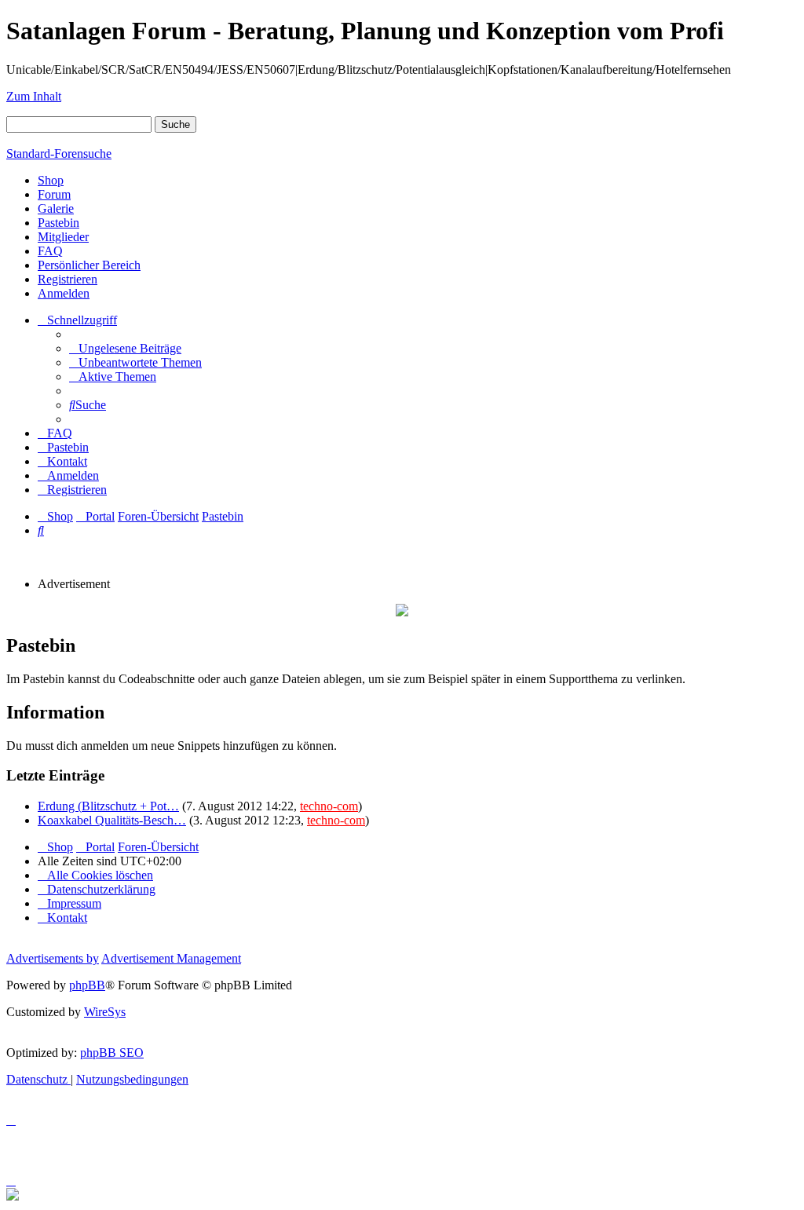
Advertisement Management (171, 958)
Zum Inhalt (33, 96)
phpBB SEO (112, 1052)
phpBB (87, 985)
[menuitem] (125, 348)
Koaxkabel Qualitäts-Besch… (112, 820)
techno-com (329, 806)
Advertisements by (52, 958)
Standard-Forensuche (58, 153)
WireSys (105, 1011)
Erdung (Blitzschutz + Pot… (108, 806)
